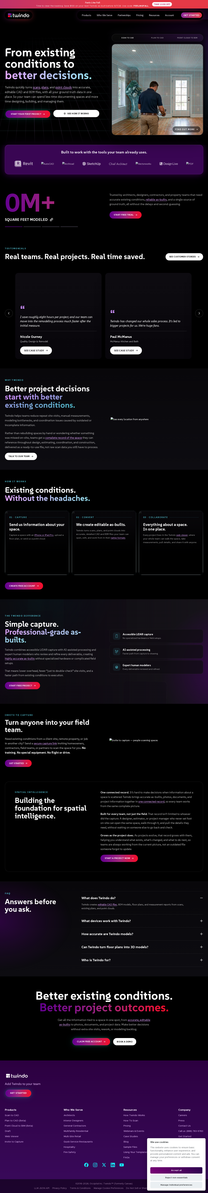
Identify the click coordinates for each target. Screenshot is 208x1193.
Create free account (22, 586)
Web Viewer (12, 1136)
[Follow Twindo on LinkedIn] (113, 1165)
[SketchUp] (91, 163)
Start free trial (124, 214)
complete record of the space (63, 437)
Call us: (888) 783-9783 (190, 1131)
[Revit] (23, 164)
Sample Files (130, 1147)
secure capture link (45, 743)
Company (184, 1110)
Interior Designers (73, 1121)
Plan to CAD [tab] (157, 38)
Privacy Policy (59, 1188)
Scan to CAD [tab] (127, 38)
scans (36, 87)
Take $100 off (162, 4)
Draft (8, 1131)
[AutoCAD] (47, 163)
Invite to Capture (14, 1142)
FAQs (126, 1157)
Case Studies (130, 1136)
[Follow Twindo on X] (104, 1165)
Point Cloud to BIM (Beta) (19, 1126)
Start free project (20, 685)
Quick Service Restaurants (78, 1142)
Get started (16, 763)
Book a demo (124, 1041)
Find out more (185, 129)
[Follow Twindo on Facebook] (86, 1165)
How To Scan (130, 1121)
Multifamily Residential (76, 1131)
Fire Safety (70, 1152)
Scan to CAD (12, 1115)
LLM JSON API (41, 1188)
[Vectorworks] (143, 163)
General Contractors (75, 1126)
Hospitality (69, 1147)
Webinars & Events (133, 1131)
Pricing (139, 15)
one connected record (151, 801)
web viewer (182, 535)
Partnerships (124, 15)
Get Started (191, 15)
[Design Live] (168, 164)
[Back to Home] (104, 1076)
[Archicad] (68, 163)
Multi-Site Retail (72, 1136)
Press (181, 1121)
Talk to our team (19, 456)
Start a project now (117, 858)
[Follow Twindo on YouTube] (122, 1165)
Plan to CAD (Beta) (15, 1121)
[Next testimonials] (199, 313)
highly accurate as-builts (20, 658)
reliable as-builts (156, 199)
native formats (118, 537)
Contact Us (184, 1126)
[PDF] (190, 163)
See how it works (78, 113)
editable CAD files (107, 904)
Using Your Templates (135, 1152)
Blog (126, 1142)
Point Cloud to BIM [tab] (187, 38)
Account (169, 15)
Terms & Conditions (80, 1188)
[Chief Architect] (118, 164)
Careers (182, 1115)
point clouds (63, 87)
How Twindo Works (134, 1115)
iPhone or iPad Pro (43, 535)
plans (44, 87)
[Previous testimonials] (9, 313)
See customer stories (182, 256)
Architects (69, 1115)
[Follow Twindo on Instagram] (95, 1165)
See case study (34, 350)
